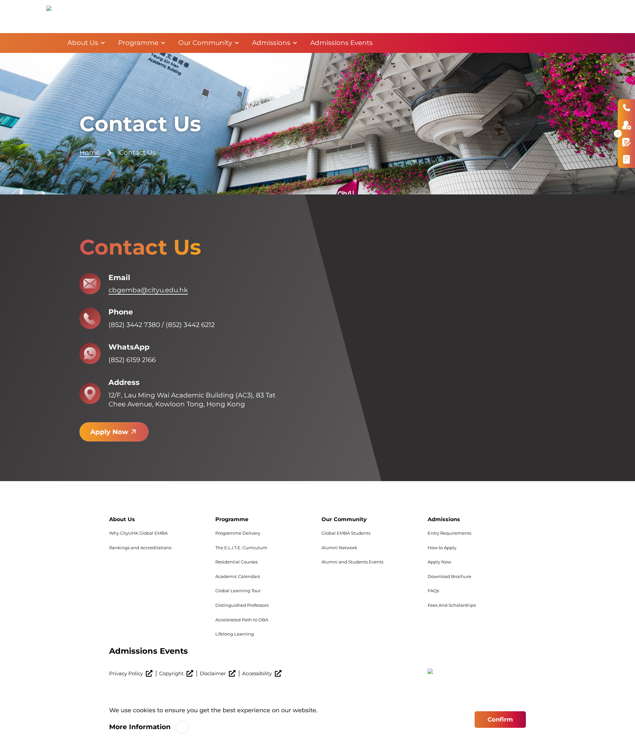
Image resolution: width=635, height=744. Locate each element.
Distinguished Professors (242, 605)
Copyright (172, 673)
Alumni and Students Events (352, 561)
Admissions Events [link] (341, 43)
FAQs (433, 590)
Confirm (500, 719)
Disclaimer (213, 673)
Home (50, 43)
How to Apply (442, 547)
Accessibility (257, 673)
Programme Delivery (237, 533)
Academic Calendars (237, 576)
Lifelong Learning (234, 634)
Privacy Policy (126, 673)
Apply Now (109, 432)
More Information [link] (140, 727)
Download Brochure (449, 576)
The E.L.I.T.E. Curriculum (241, 547)
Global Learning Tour (238, 590)
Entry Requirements (449, 533)
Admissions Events (148, 651)
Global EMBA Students (345, 533)
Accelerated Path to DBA (241, 619)
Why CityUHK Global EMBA (138, 533)
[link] (477, 676)
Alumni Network (339, 547)
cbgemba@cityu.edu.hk (148, 290)
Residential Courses (236, 561)
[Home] (59, 16)
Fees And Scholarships (452, 605)
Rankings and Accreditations (140, 547)
